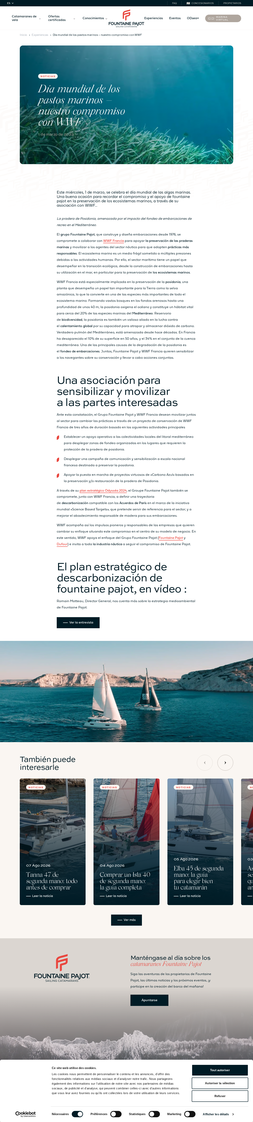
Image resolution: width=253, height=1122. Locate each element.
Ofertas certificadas (57, 18)
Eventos (175, 18)
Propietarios (232, 3)
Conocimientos (93, 18)
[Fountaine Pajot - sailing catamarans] (126, 18)
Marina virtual (222, 18)
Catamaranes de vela (24, 18)
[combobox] (11, 3)
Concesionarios (203, 3)
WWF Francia (113, 241)
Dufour (62, 544)
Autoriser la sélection (220, 1083)
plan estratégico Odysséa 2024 (103, 490)
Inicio (23, 35)
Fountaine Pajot (171, 538)
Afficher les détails (216, 1114)
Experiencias (153, 18)
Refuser (220, 1096)
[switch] (116, 1114)
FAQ (174, 3)
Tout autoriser (220, 1070)
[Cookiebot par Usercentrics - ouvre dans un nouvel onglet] (25, 1114)
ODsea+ (193, 18)
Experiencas (40, 35)
